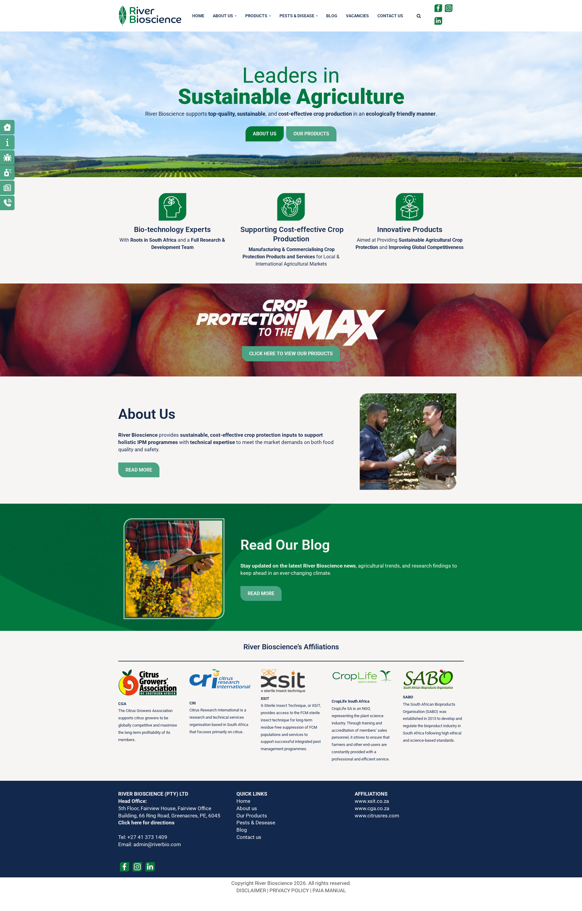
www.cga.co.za (372, 808)
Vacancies (357, 15)
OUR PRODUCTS (311, 134)
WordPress (175, 904)
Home (198, 15)
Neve (124, 904)
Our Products (251, 816)
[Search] (418, 16)
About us (246, 808)
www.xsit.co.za (372, 801)
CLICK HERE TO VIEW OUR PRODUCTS (291, 353)
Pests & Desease (255, 823)
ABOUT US (264, 134)
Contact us (248, 837)
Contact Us (390, 15)
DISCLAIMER (251, 890)
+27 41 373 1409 (147, 837)
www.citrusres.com (377, 816)
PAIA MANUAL (329, 890)
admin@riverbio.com (157, 844)
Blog (331, 15)
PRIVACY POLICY (289, 890)
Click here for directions (146, 823)
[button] (236, 16)
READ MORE (138, 470)
